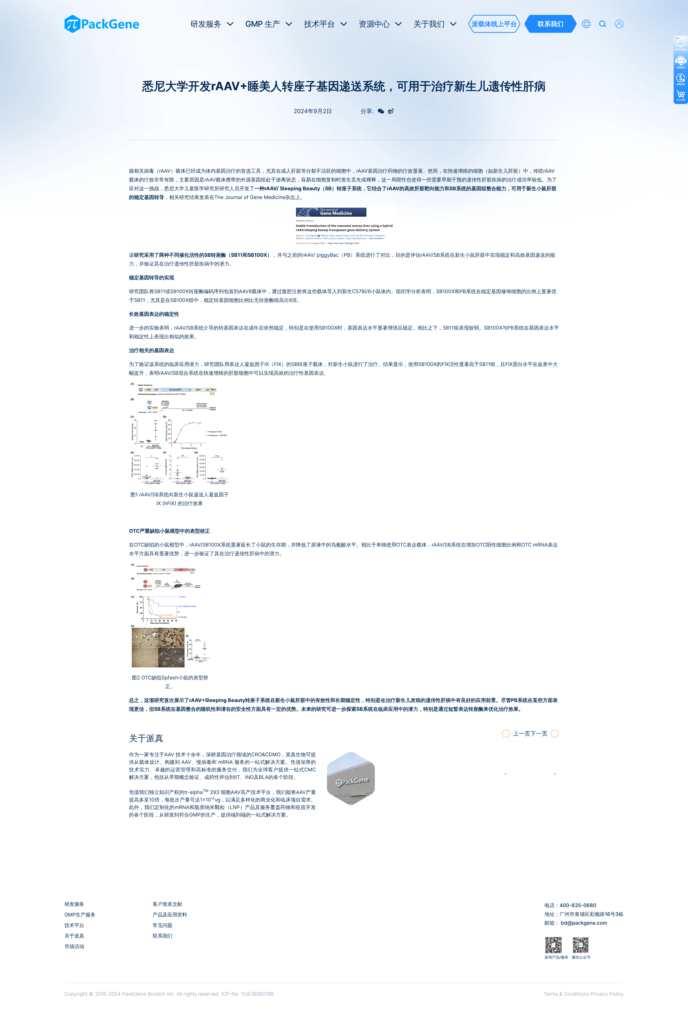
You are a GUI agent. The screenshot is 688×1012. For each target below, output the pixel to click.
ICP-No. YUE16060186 (247, 994)
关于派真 (74, 936)
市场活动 (74, 946)
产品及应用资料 (170, 915)
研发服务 (74, 904)
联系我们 (162, 936)
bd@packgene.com (584, 923)
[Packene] (101, 24)
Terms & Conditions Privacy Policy (584, 994)
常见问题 (162, 925)
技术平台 (74, 925)
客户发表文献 (167, 904)
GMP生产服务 (79, 915)
